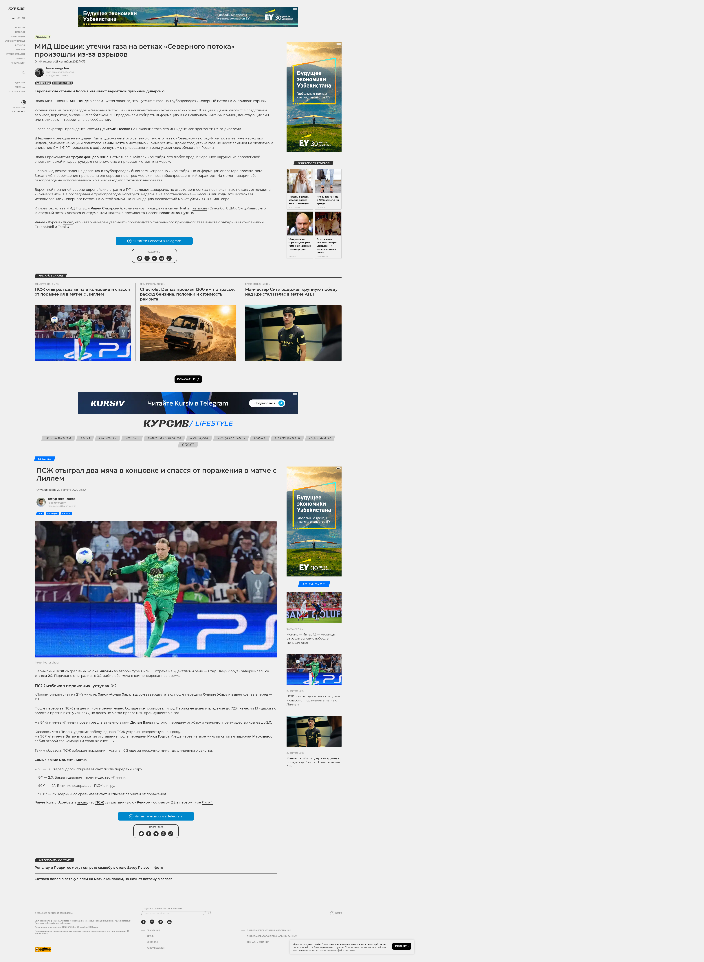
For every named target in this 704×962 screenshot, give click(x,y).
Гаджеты (108, 438)
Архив (150, 936)
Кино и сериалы (164, 438)
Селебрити (320, 438)
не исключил (142, 129)
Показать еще (188, 379)
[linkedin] (169, 922)
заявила (123, 101)
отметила (120, 157)
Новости (20, 28)
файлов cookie (346, 950)
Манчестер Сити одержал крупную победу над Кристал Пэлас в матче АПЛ (291, 292)
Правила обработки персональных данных (272, 936)
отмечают (259, 190)
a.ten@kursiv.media (56, 75)
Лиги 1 (207, 802)
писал (68, 222)
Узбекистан (18, 111)
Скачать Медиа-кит (258, 942)
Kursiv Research (155, 948)
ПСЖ (40, 513)
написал (199, 208)
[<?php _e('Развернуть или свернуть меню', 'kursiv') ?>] (23, 102)
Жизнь (132, 438)
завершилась (252, 671)
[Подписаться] (207, 913)
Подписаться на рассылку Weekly (163, 909)
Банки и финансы (15, 41)
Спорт (188, 445)
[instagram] (152, 922)
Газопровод (43, 83)
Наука (260, 438)
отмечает (57, 143)
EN (23, 18)
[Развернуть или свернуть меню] (23, 72)
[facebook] (143, 922)
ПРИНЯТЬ (401, 946)
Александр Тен (57, 68)
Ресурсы (20, 45)
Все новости (58, 438)
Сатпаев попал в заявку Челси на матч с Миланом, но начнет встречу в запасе (104, 879)
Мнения (20, 50)
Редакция (19, 83)
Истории (20, 32)
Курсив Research (15, 54)
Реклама (20, 87)
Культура (199, 438)
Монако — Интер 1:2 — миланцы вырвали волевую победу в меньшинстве (311, 638)
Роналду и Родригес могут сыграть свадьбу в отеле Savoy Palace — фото (99, 868)
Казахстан (19, 107)
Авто (85, 438)
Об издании (153, 930)
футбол (66, 513)
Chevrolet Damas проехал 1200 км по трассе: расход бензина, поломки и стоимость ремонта (187, 294)
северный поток (62, 83)
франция (52, 513)
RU (13, 18)
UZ (18, 18)
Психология (287, 438)
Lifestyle (20, 58)
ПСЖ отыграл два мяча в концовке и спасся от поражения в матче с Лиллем (82, 292)
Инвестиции (18, 36)
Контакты (152, 942)
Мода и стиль (231, 438)
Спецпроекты (17, 91)
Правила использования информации (269, 930)
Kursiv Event (18, 63)
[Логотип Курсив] (16, 8)
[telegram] (160, 922)
